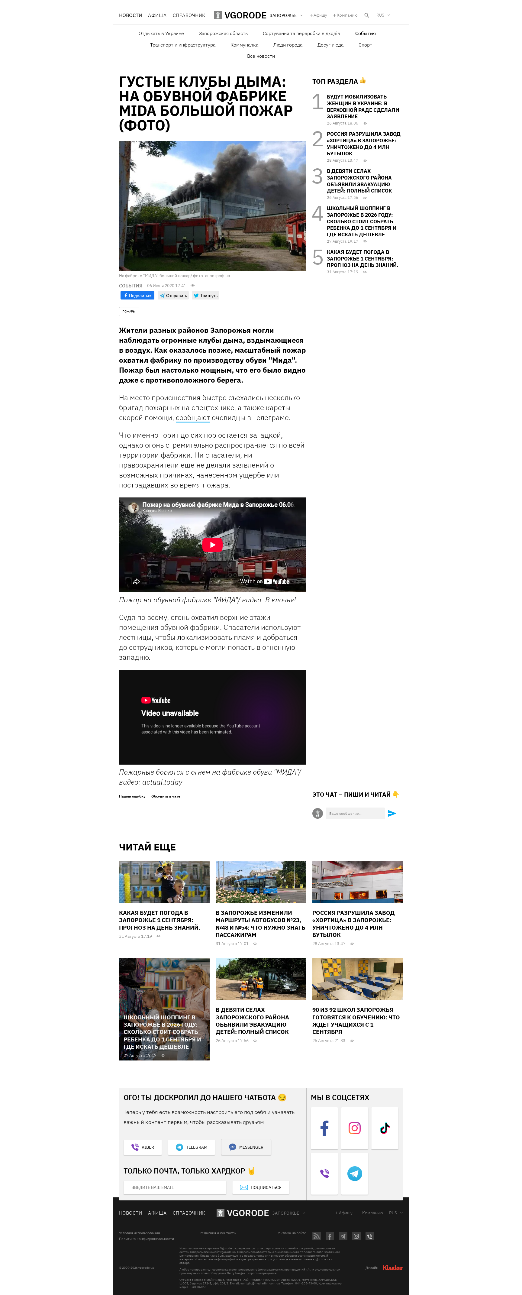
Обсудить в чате (165, 796)
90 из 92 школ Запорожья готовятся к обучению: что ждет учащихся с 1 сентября (356, 1020)
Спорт (365, 45)
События (365, 33)
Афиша (157, 15)
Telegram (196, 1147)
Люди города (287, 45)
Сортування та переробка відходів (301, 33)
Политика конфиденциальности (146, 1239)
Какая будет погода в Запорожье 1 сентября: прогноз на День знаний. (362, 259)
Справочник (189, 15)
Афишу (320, 15)
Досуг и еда (330, 45)
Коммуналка (244, 45)
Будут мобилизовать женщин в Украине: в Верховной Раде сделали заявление (363, 106)
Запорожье (285, 1213)
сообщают (193, 417)
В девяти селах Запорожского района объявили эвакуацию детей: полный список (359, 181)
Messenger (251, 1147)
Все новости (261, 56)
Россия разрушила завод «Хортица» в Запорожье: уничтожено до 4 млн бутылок (364, 144)
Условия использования (139, 1233)
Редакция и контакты (218, 1233)
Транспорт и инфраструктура (182, 45)
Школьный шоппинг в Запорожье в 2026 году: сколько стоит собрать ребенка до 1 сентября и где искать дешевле (361, 221)
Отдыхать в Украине (161, 33)
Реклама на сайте (291, 1233)
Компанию (347, 15)
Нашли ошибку (132, 796)
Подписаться (266, 1187)
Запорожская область (223, 33)
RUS (380, 15)
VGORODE (248, 1213)
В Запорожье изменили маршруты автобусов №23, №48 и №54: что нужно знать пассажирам (260, 923)
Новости (130, 15)
